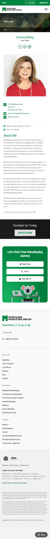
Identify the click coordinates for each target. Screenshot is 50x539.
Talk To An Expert (7, 364)
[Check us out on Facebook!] (16, 325)
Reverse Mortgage (8, 409)
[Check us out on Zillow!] (25, 325)
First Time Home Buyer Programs (13, 398)
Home (5, 30)
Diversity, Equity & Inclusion (11, 439)
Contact (5, 432)
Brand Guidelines (7, 428)
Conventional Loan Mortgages (12, 394)
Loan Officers (6, 367)
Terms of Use (14, 465)
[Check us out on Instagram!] (19, 325)
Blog (3, 375)
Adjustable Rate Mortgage (10, 390)
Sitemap (5, 465)
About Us (5, 425)
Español (5, 378)
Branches (5, 371)
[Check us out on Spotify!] (29, 325)
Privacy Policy (24, 465)
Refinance (5, 405)
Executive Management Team (12, 436)
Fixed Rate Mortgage (9, 401)
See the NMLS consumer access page (14, 483)
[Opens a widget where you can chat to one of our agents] (41, 535)
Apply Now (43, 3)
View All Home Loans (9, 413)
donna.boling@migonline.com (19, 113)
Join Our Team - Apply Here (11, 443)
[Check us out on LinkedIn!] (22, 325)
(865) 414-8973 (13, 117)
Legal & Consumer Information (12, 470)
